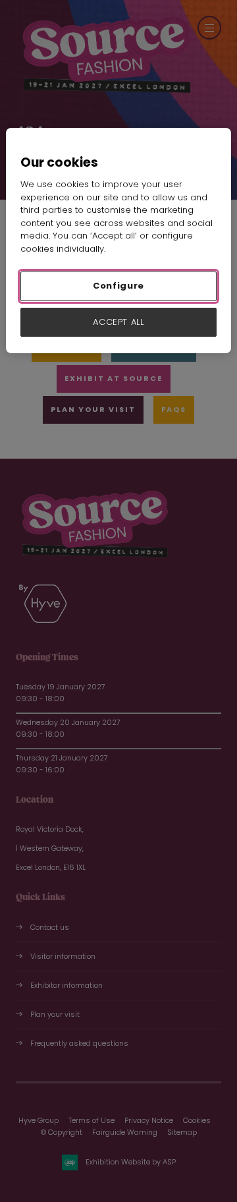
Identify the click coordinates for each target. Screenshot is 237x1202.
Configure (118, 285)
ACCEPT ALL (118, 322)
